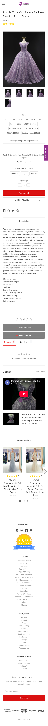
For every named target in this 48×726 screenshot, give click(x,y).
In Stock (24, 620)
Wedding (24, 628)
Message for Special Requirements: (24, 140)
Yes (30, 162)
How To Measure (24, 583)
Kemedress (24, 660)
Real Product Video (24, 580)
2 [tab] (24, 501)
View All (24, 669)
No (21, 162)
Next (45, 471)
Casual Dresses (24, 645)
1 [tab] (20, 501)
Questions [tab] (24, 342)
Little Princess (24, 663)
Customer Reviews (24, 585)
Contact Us (24, 566)
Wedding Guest (24, 631)
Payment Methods (24, 594)
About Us (24, 563)
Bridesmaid (24, 637)
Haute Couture (24, 634)
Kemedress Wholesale (24, 596)
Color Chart (24, 591)
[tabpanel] (12, 472)
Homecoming (24, 626)
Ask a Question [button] (25, 335)
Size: (24, 115)
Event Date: (24, 169)
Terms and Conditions (24, 574)
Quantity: (24, 180)
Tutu (24, 642)
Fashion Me (24, 666)
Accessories (24, 648)
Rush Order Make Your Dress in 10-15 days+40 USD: (24, 156)
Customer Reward (24, 560)
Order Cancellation (24, 599)
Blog (24, 602)
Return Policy (24, 569)
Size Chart (24, 588)
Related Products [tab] (24, 440)
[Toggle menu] (3, 3)
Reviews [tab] (7, 342)
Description (24, 221)
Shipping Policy (24, 571)
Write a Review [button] (25, 327)
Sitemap (24, 605)
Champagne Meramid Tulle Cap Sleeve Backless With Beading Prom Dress (35, 489)
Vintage (24, 639)
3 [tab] (28, 501)
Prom (24, 623)
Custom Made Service (24, 577)
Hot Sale (24, 617)
